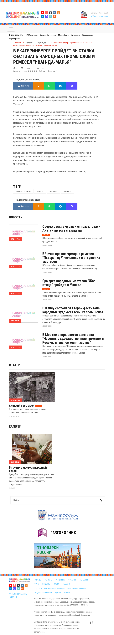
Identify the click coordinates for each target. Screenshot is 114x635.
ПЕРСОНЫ (84, 580)
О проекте (38, 589)
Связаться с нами (100, 16)
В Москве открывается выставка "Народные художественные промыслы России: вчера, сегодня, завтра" (73, 338)
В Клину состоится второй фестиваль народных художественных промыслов (72, 310)
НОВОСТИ (66, 584)
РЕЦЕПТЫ (46, 584)
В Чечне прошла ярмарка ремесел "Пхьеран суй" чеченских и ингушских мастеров (71, 257)
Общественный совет (43, 593)
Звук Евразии (14, 38)
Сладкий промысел (21, 405)
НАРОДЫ (37, 580)
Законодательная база (76, 589)
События (15, 321)
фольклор (67, 191)
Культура (15, 239)
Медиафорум (63, 35)
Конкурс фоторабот (48, 35)
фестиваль (53, 191)
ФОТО (36, 584)
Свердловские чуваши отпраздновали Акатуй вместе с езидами (71, 228)
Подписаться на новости (18, 595)
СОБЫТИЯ (72, 580)
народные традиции (23, 191)
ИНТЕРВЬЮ (60, 580)
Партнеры (58, 593)
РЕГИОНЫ (48, 580)
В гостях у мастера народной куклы (28, 469)
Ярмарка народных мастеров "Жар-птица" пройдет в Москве (69, 283)
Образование (87, 35)
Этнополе (15, 400)
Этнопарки (75, 35)
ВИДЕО (56, 584)
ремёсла (40, 191)
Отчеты (67, 593)
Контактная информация (54, 589)
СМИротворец (32, 35)
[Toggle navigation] (11, 29)
